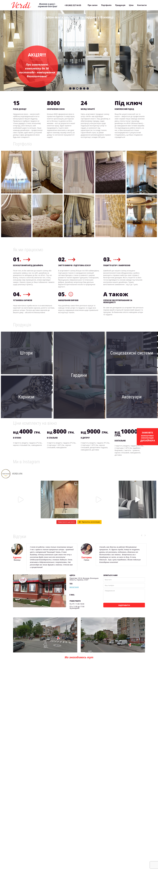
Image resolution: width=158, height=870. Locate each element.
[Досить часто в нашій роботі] (21, 499)
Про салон (93, 5)
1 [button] (70, 88)
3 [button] (77, 88)
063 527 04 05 (74, 587)
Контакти (142, 5)
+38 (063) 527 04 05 (73, 5)
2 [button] (74, 88)
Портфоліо (106, 5)
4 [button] (81, 88)
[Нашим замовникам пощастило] (98, 499)
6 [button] (88, 88)
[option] (79, 47)
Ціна (131, 5)
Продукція (120, 5)
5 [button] (84, 88)
